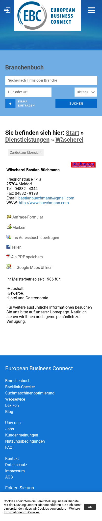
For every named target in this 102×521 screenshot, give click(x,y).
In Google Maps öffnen (31, 267)
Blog (9, 411)
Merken (18, 227)
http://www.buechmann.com (44, 202)
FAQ (8, 447)
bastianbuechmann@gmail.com (46, 198)
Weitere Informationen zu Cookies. (42, 510)
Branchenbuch (17, 380)
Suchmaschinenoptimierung (29, 393)
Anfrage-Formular (27, 217)
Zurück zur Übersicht (25, 152)
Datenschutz (16, 464)
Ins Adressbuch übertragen (35, 237)
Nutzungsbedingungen (25, 441)
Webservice (15, 399)
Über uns (13, 422)
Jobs (9, 429)
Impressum (15, 471)
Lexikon (12, 405)
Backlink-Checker (20, 387)
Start (72, 132)
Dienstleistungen (27, 139)
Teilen (16, 247)
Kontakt (12, 458)
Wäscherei (69, 139)
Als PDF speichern (27, 257)
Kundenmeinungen (21, 435)
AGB (9, 477)
